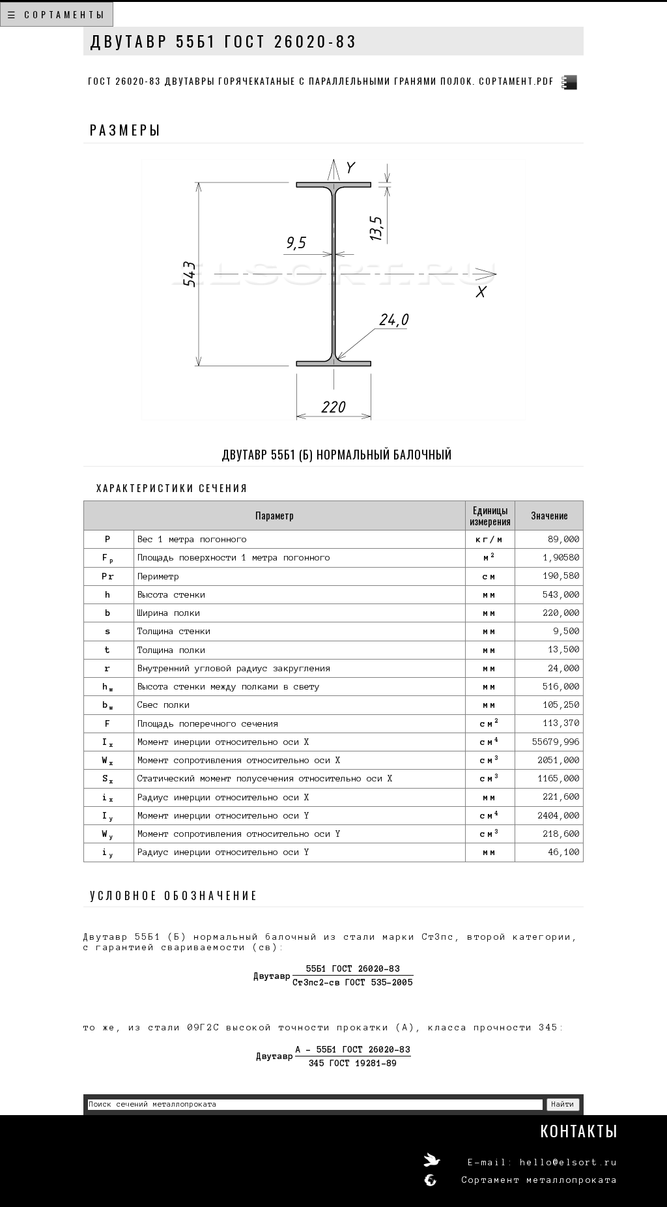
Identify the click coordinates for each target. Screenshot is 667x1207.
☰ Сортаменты (56, 14)
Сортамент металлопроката (540, 1180)
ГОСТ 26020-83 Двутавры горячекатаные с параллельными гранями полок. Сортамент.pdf (321, 80)
